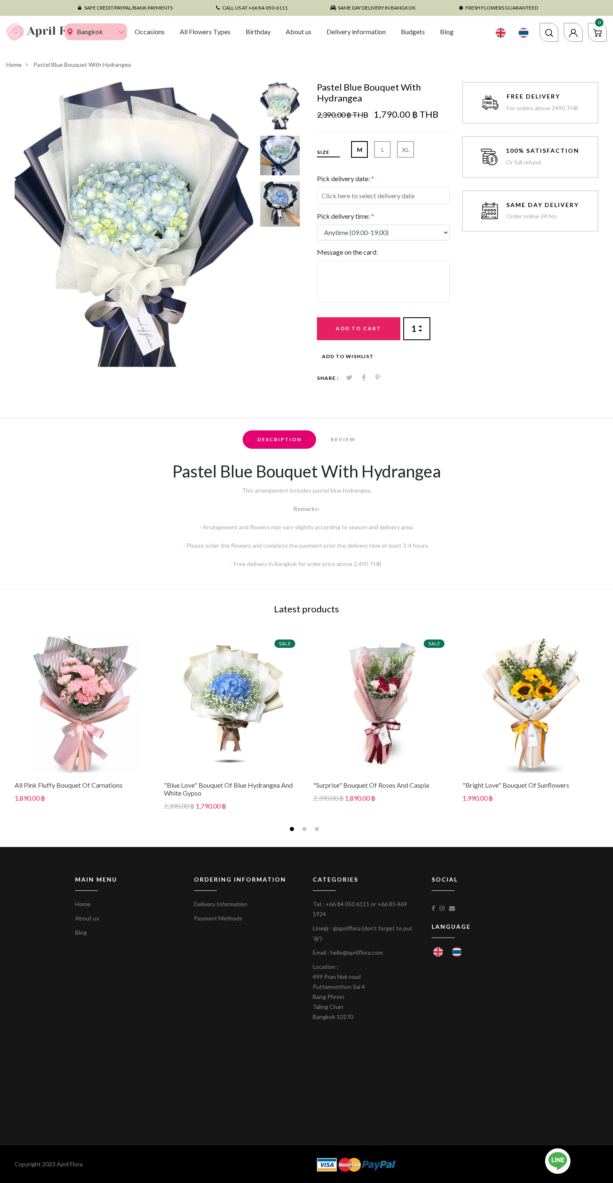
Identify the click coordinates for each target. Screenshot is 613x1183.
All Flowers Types (205, 31)
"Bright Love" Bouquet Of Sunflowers (515, 785)
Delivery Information (220, 903)
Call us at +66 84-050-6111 (255, 8)
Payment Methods (218, 918)
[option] (134, 224)
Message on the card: (347, 252)
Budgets (413, 31)
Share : (328, 378)
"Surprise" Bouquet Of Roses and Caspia (371, 785)
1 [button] (293, 830)
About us (299, 31)
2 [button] (305, 830)
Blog (447, 31)
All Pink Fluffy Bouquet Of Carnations (69, 785)
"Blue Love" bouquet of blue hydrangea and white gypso (228, 789)
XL (405, 149)
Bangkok (90, 31)
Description (279, 439)
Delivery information (356, 31)
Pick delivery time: (345, 216)
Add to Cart (358, 328)
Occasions (150, 31)
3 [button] (318, 830)
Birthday (258, 31)
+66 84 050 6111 (347, 903)
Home (14, 64)
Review (343, 439)
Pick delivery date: (345, 178)
